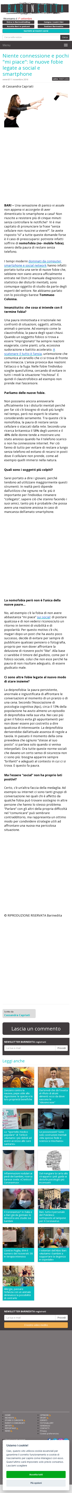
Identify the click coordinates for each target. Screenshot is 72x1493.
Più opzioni (36, 1483)
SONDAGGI (45, 1425)
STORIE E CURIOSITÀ (14, 1420)
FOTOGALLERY (46, 1423)
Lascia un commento (36, 1028)
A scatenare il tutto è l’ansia (29, 351)
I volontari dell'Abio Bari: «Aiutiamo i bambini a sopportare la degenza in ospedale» (53, 1255)
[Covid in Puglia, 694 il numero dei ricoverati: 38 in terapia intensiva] (18, 1237)
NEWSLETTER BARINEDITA (25, 1041)
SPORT (43, 1417)
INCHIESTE (9, 1417)
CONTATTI (44, 1428)
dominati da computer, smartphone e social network (33, 263)
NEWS (7, 1431)
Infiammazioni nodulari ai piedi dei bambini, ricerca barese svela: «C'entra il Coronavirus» (18, 1178)
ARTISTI (8, 1425)
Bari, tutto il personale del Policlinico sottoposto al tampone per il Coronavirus (52, 1216)
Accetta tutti (36, 1474)
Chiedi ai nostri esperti (15, 1439)
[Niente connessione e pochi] (36, 109)
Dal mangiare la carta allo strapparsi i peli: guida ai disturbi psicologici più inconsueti (53, 1178)
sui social (43, 617)
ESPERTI (43, 1420)
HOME (8, 1415)
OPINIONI (44, 1415)
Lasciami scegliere (16, 1465)
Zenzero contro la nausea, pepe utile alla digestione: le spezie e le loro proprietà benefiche (18, 1095)
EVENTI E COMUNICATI (15, 1423)
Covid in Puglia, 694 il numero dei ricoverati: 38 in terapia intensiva (18, 1253)
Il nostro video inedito (36, 1325)
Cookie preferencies (49, 1433)
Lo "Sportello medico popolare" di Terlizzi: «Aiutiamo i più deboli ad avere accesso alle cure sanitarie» (18, 1137)
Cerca (65, 37)
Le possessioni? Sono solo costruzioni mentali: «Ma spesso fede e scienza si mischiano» (53, 1136)
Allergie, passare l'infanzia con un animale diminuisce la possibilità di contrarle (17, 1293)
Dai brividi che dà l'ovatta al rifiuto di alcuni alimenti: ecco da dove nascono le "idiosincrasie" (53, 1096)
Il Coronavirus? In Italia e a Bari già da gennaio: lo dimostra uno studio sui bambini (18, 1216)
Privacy (43, 1431)
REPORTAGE (10, 1428)
